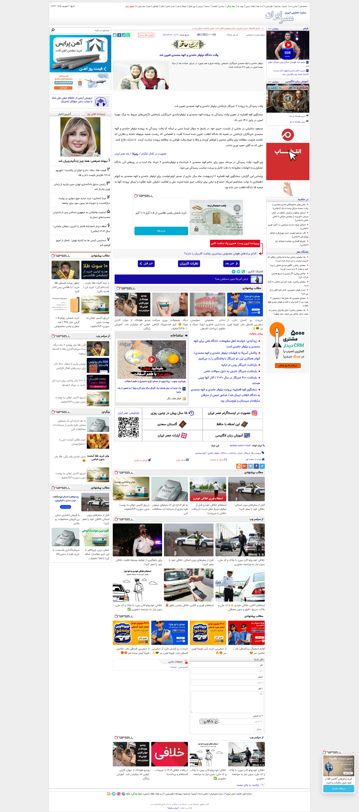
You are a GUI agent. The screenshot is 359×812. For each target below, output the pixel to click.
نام (261, 665)
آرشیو (285, 6)
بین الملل (191, 6)
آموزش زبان (129, 6)
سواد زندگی (231, 6)
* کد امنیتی (258, 716)
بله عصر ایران (122, 154)
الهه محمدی (200, 453)
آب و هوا (260, 6)
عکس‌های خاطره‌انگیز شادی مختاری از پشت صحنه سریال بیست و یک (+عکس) (290, 206)
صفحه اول (303, 6)
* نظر (260, 688)
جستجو (278, 6)
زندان (240, 453)
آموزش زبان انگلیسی (229, 435)
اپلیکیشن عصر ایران (128, 413)
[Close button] (353, 752)
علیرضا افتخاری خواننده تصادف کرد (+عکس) (291, 243)
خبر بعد (229, 263)
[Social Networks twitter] (238, 272)
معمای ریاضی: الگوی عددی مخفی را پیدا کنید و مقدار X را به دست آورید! (289, 267)
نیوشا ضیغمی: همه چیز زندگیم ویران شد (83, 161)
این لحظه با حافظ (228, 424)
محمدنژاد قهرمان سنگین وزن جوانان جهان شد (288, 64)
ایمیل (260, 677)
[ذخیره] (204, 34)
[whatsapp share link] (128, 35)
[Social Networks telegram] (234, 272)
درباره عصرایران (216, 794)
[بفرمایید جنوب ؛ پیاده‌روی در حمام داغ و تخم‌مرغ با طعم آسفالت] (151, 359)
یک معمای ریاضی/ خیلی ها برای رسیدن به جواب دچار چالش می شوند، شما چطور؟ (288, 312)
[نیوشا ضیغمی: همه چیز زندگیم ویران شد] (80, 137)
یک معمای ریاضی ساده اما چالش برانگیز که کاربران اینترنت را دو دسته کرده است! (288, 259)
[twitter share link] (115, 35)
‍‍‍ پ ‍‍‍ (211, 34)
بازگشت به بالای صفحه (248, 785)
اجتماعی (249, 35)
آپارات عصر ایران (169, 435)
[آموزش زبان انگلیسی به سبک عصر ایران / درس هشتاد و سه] (287, 98)
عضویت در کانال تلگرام (153, 154)
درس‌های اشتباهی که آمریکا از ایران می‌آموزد (241, 28)
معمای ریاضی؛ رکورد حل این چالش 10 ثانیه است (288, 283)
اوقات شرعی (250, 6)
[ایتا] (239, 466)
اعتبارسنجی (183, 667)
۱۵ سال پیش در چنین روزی (169, 413)
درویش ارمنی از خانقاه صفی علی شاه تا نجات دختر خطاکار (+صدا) (72, 100)
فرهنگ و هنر (181, 6)
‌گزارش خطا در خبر (146, 35)
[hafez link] (188, 44)
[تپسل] (136, 196)
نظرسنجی (269, 6)
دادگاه (224, 453)
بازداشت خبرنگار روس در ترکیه (239, 365)
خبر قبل (148, 263)
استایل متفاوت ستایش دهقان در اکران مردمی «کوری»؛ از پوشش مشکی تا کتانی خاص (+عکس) (290, 216)
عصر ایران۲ (230, 794)
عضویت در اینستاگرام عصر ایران (229, 413)
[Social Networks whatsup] (243, 272)
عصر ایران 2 (140, 6)
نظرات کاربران (189, 263)
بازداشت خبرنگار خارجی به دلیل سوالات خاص (230, 371)
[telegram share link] (124, 35)
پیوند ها (240, 6)
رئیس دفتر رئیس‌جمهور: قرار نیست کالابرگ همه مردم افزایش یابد (291, 72)
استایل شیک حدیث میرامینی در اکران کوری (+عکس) (288, 226)
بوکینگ (173, 667)
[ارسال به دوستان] (201, 34)
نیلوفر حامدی (213, 453)
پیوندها (179, 794)
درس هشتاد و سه (297, 116)
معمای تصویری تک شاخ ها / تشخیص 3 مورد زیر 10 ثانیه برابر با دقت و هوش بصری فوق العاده (288, 302)
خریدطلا (161, 231)
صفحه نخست (259, 35)
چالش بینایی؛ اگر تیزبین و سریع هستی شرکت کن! (289, 275)
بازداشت (232, 453)
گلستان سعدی (167, 424)
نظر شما (259, 659)
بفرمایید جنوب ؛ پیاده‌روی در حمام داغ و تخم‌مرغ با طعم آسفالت (155, 381)
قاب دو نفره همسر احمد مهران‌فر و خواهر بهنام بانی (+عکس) (289, 234)
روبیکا (135, 154)
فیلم (148, 6)
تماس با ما (293, 6)
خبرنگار (247, 453)
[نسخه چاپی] (198, 34)
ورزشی (200, 6)
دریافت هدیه (339, 789)
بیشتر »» (273, 28)
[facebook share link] (119, 35)
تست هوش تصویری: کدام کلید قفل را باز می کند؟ (288, 291)
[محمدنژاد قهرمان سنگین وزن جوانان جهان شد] (287, 45)
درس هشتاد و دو (298, 122)
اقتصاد (214, 6)
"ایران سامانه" (173, 808)
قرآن (162, 6)
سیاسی (222, 6)
